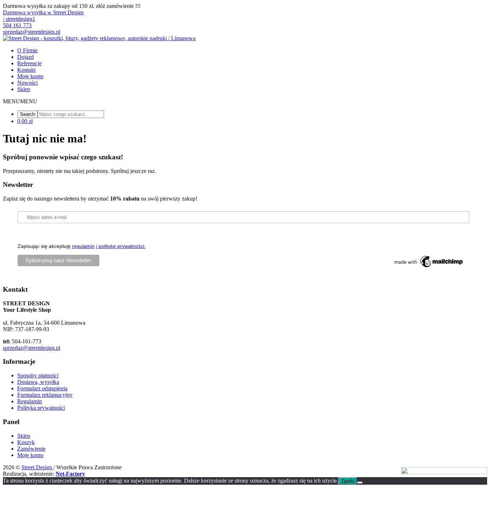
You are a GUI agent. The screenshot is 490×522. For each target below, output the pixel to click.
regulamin (83, 246)
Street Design (37, 467)
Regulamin (29, 401)
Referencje (29, 63)
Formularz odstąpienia (42, 388)
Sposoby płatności (37, 375)
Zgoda (347, 481)
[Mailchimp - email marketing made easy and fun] (429, 267)
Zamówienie (31, 449)
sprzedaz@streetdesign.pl (31, 348)
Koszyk (26, 442)
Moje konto (30, 76)
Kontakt (26, 70)
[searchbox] (71, 114)
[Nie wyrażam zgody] (360, 482)
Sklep (23, 89)
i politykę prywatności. (121, 246)
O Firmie (27, 50)
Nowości (27, 83)
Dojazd (25, 57)
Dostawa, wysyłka (38, 382)
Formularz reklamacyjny (44, 395)
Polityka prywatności (41, 408)
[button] (20, 101)
